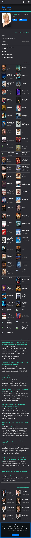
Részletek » (15, 532)
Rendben (15, 535)
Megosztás (23, 19)
